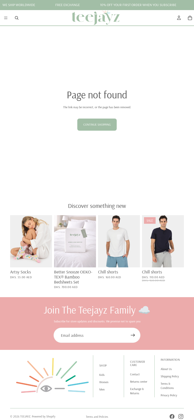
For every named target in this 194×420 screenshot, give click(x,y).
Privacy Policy (169, 395)
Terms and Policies (97, 416)
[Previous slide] (15, 241)
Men (102, 389)
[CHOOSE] (88, 259)
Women (103, 382)
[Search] (16, 17)
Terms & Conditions (167, 386)
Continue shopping (97, 124)
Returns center (138, 381)
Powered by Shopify (43, 416)
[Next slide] (46, 241)
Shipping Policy (170, 376)
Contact (135, 374)
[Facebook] (172, 416)
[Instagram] (181, 416)
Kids (102, 375)
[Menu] (6, 17)
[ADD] (44, 259)
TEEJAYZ (25, 416)
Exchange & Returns (137, 391)
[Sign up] (133, 335)
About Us (166, 369)
